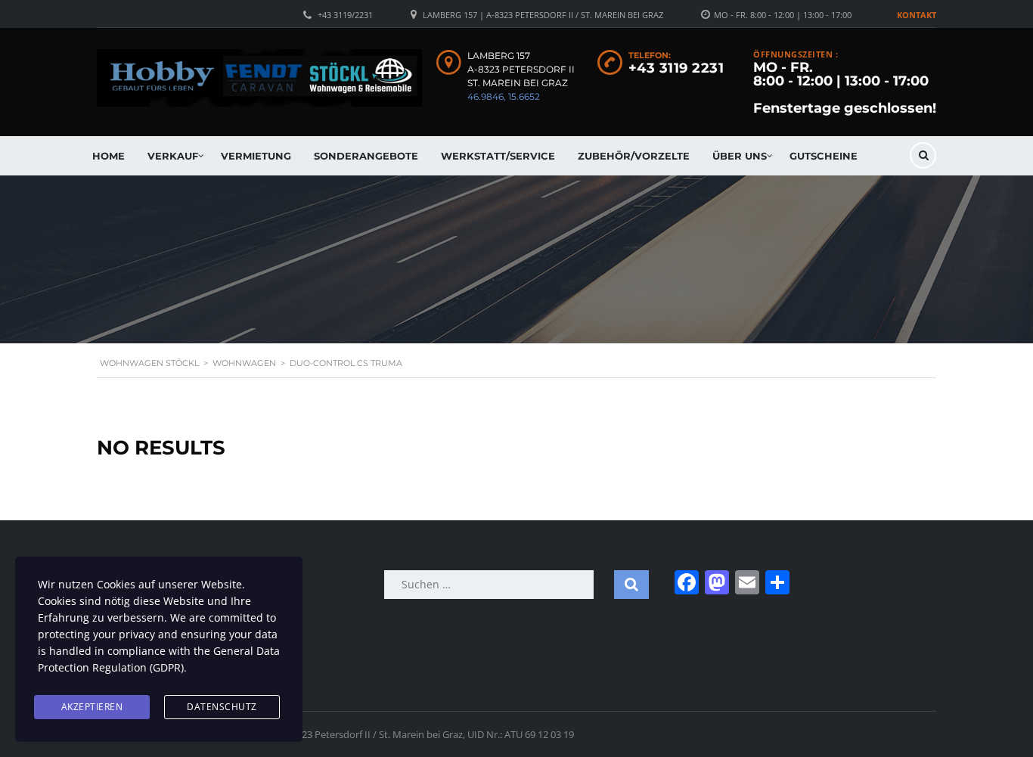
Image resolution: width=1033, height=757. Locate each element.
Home (108, 156)
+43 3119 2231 (676, 68)
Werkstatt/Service (498, 156)
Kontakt (916, 14)
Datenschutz (222, 706)
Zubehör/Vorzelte (634, 156)
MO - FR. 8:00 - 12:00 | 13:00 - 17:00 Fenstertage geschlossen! (844, 87)
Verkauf (172, 156)
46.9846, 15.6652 (503, 96)
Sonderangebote (366, 156)
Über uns (739, 156)
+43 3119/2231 (345, 14)
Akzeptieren (92, 706)
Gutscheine (823, 156)
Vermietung (256, 156)
